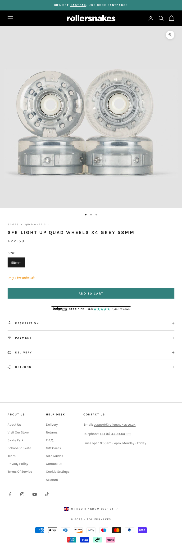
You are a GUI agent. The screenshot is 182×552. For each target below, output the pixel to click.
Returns (52, 432)
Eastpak (78, 5)
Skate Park (16, 440)
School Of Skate (19, 448)
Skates (13, 224)
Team (12, 456)
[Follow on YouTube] (34, 494)
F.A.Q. (50, 440)
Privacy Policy (18, 464)
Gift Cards (53, 448)
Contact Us (54, 464)
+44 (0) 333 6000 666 (115, 434)
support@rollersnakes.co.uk (115, 425)
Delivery (52, 425)
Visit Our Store (18, 432)
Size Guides (54, 456)
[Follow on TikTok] (47, 494)
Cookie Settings (57, 472)
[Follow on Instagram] (22, 494)
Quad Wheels (35, 224)
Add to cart (91, 293)
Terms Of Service (20, 472)
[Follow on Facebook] (10, 494)
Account (52, 480)
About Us (14, 425)
